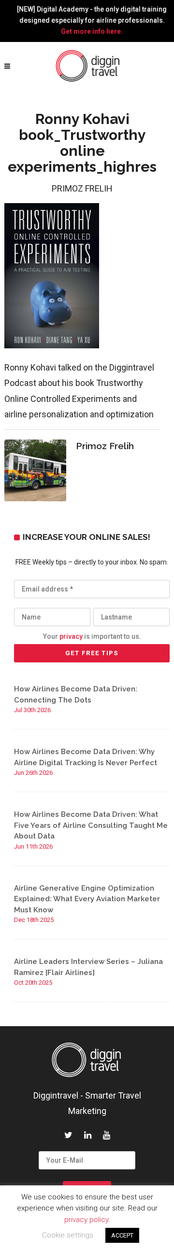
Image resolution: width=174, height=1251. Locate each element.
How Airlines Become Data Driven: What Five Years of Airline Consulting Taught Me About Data (91, 825)
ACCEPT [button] (122, 1235)
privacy (71, 636)
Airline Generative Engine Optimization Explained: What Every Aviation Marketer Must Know (87, 899)
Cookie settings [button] (67, 1235)
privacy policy (86, 1219)
